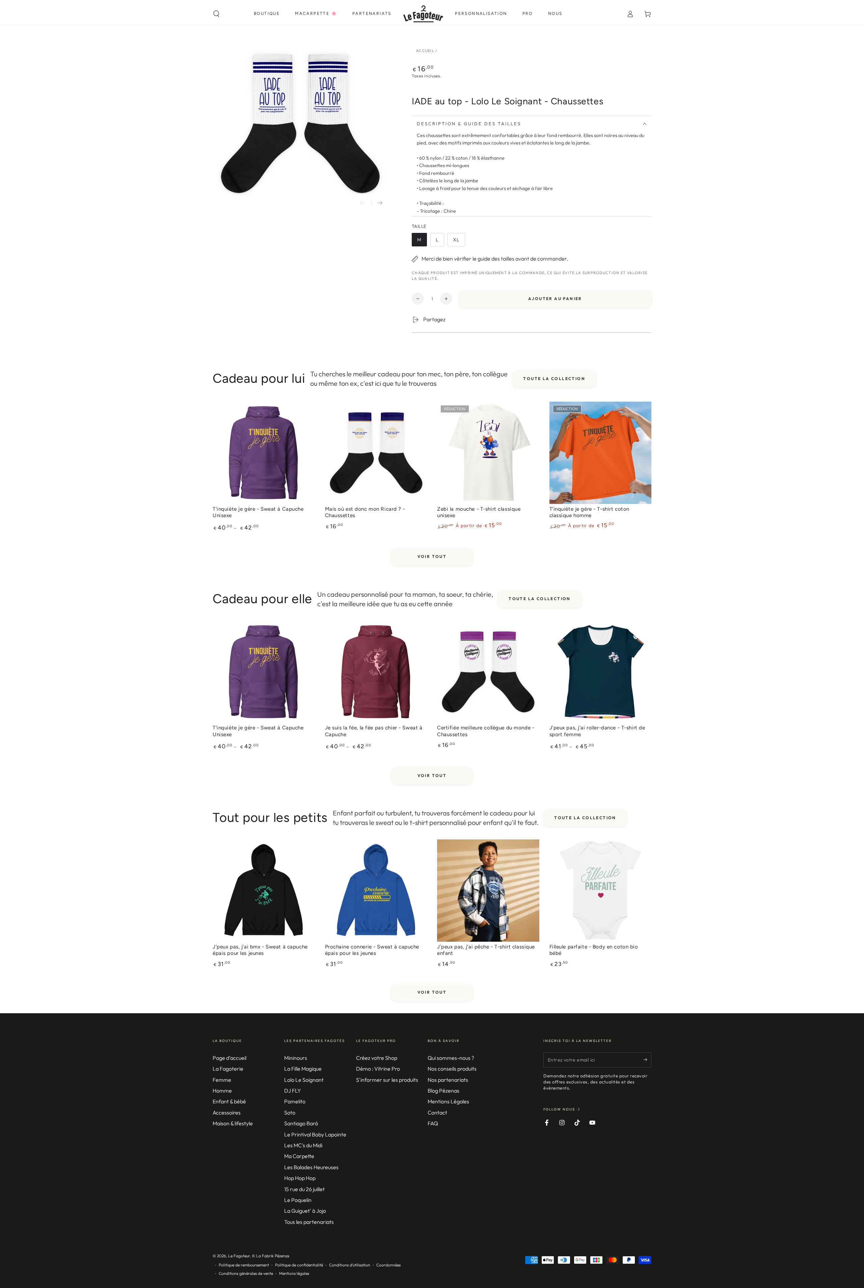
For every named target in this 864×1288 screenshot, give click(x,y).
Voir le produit (264, 505)
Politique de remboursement (244, 1264)
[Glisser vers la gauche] (362, 202)
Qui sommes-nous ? (451, 1057)
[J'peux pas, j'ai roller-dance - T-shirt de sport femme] (600, 672)
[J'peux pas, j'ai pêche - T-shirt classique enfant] (488, 890)
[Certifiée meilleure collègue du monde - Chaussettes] (488, 672)
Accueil (425, 50)
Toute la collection (554, 378)
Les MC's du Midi (303, 1145)
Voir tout (432, 556)
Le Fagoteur (239, 1255)
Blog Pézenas (443, 1090)
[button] (216, 13)
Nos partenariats (448, 1079)
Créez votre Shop (376, 1057)
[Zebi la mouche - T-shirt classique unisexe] (488, 453)
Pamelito (294, 1101)
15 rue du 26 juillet (304, 1189)
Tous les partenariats (309, 1221)
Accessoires (227, 1112)
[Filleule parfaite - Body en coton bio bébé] (600, 890)
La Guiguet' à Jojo (305, 1210)
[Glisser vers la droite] (379, 202)
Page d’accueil (229, 1057)
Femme (222, 1079)
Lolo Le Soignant (304, 1079)
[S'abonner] (647, 1059)
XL (459, 241)
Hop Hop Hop (300, 1178)
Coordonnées (388, 1264)
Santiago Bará (301, 1123)
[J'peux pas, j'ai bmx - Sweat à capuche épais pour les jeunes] (264, 890)
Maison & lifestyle (233, 1123)
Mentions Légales (448, 1101)
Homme (222, 1090)
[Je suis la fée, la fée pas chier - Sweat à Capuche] (376, 672)
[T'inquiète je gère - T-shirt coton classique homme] (600, 453)
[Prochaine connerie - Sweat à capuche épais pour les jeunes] (376, 890)
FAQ (433, 1123)
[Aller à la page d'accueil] (423, 13)
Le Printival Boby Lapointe (315, 1134)
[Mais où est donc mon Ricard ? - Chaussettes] (376, 453)
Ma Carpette (299, 1156)
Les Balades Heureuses (311, 1167)
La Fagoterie (228, 1068)
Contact (437, 1112)
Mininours (295, 1057)
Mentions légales (294, 1273)
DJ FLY (292, 1090)
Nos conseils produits (452, 1068)
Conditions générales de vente (246, 1273)
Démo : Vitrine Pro (378, 1068)
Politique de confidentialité (299, 1264)
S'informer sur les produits (387, 1079)
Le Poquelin (298, 1200)
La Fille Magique (303, 1068)
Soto (289, 1112)
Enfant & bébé (229, 1101)
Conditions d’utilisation (349, 1264)
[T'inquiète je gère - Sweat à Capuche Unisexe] (264, 453)
